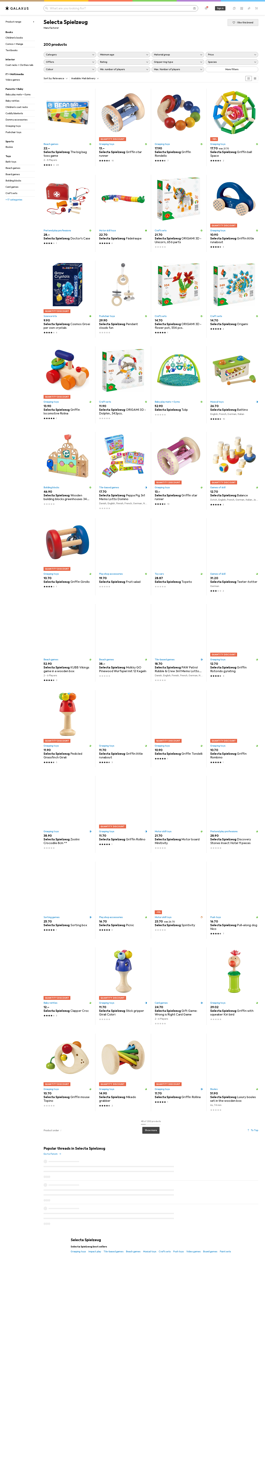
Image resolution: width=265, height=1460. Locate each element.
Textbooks (11, 50)
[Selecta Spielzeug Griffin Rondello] (178, 127)
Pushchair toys (13, 132)
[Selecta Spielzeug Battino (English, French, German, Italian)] (234, 385)
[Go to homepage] (17, 8)
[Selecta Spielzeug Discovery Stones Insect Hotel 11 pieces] (234, 814)
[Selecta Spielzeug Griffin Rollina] (178, 1072)
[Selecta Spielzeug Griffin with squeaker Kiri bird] (234, 986)
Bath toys (11, 161)
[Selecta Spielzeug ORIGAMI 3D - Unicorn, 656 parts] (178, 213)
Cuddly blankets (14, 113)
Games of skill (217, 487)
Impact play (94, 1208)
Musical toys (217, 401)
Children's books (14, 37)
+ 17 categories (14, 199)
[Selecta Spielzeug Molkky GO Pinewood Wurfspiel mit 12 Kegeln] (123, 642)
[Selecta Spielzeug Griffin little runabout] (234, 213)
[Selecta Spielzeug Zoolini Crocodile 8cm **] (67, 814)
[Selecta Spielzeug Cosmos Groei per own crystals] (67, 299)
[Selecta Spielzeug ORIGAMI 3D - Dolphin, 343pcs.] (123, 385)
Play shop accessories (111, 573)
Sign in (220, 8)
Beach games (13, 168)
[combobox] (59, 78)
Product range (13, 21)
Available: (76, 78)
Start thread (249, 1150)
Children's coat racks (17, 107)
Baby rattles (12, 100)
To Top (254, 1130)
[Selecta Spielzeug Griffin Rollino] (123, 814)
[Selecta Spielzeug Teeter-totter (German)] (234, 556)
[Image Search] (194, 8)
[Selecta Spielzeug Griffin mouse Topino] (67, 1072)
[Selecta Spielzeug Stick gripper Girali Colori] (123, 986)
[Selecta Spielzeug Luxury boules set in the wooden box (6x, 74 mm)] (234, 1072)
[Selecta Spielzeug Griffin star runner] (123, 127)
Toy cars (159, 573)
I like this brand (245, 22)
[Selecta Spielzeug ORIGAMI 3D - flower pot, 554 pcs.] (178, 299)
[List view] (255, 78)
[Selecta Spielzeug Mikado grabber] (123, 1072)
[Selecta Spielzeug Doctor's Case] (67, 213)
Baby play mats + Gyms (18, 94)
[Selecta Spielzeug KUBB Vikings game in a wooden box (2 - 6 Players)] (67, 642)
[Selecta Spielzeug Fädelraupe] (123, 213)
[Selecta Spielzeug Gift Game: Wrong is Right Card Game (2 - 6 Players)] (178, 986)
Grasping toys (13, 126)
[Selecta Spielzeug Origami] (234, 299)
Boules (9, 147)
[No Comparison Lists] (241, 8)
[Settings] (206, 8)
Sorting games (52, 917)
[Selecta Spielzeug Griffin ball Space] (234, 127)
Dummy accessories (16, 119)
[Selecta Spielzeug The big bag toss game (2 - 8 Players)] (67, 127)
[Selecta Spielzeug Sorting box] (67, 900)
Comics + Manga (14, 44)
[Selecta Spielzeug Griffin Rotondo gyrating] (234, 642)
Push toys (215, 917)
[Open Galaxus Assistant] (234, 8)
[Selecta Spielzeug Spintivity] (178, 900)
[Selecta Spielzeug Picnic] (123, 900)
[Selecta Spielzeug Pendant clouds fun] (123, 299)
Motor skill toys (107, 230)
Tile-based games (109, 487)
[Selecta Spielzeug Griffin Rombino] (234, 729)
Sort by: (48, 78)
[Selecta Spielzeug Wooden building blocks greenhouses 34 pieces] (67, 470)
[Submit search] (47, 8)
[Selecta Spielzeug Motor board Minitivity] (178, 814)
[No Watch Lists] (249, 8)
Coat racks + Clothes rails (19, 65)
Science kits (50, 316)
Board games (13, 174)
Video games (13, 79)
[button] (90, 144)
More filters (232, 69)
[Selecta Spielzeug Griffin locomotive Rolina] (67, 385)
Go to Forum (51, 1153)
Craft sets (11, 193)
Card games (12, 186)
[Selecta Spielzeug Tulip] (178, 385)
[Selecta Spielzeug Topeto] (178, 556)
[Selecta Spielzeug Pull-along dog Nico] (234, 900)
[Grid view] (248, 78)
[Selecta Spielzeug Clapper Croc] (67, 986)
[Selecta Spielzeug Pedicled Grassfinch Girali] (67, 729)
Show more (151, 1130)
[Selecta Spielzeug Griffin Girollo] (67, 556)
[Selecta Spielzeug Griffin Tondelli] (178, 729)
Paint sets (225, 1208)
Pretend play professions (57, 230)
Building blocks (13, 180)
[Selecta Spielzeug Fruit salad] (123, 556)
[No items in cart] (256, 8)
